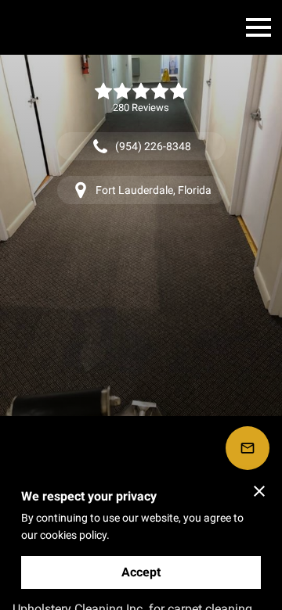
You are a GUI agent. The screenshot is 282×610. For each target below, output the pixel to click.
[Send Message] (247, 448)
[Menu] (258, 27)
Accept (141, 572)
